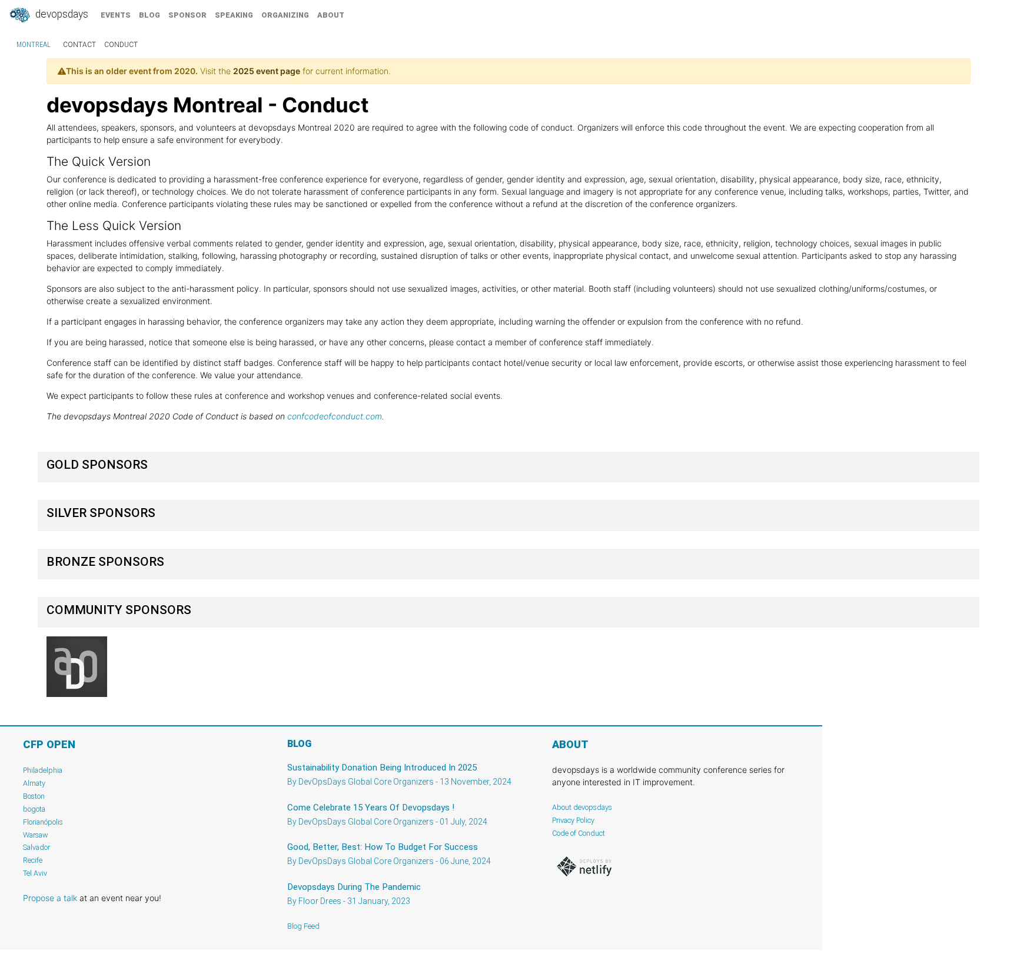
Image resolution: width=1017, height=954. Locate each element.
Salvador (36, 847)
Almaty (34, 783)
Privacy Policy (573, 820)
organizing (285, 15)
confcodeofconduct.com (334, 416)
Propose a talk (50, 898)
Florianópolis (43, 822)
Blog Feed (303, 926)
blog (149, 15)
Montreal (33, 45)
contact (79, 45)
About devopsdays (582, 807)
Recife (32, 860)
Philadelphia (42, 770)
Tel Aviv (35, 873)
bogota (34, 809)
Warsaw (35, 834)
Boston (34, 796)
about (330, 15)
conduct (121, 45)
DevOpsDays (60, 14)
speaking (234, 15)
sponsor (187, 15)
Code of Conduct (578, 833)
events (116, 15)
